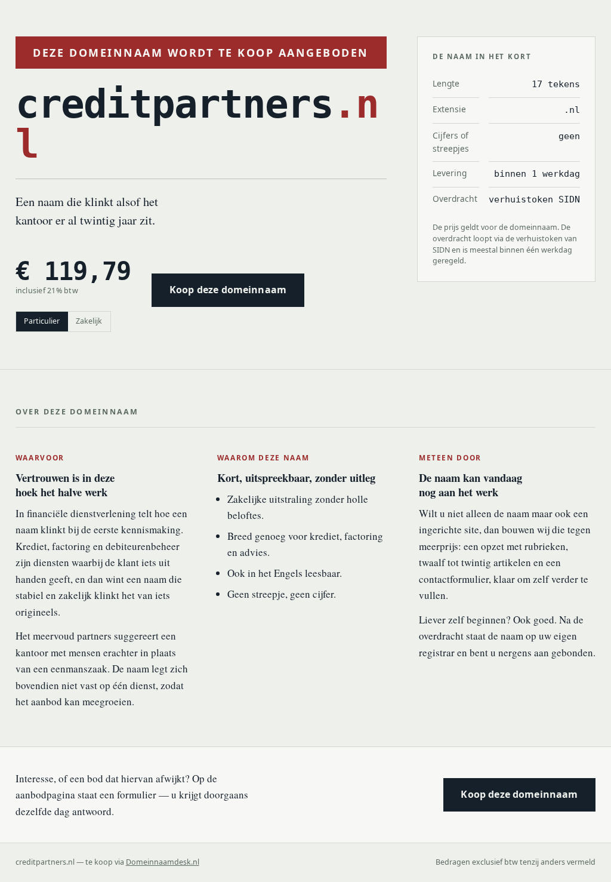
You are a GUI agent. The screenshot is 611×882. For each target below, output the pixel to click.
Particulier (42, 321)
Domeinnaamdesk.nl (162, 862)
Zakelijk (89, 321)
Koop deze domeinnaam (227, 289)
